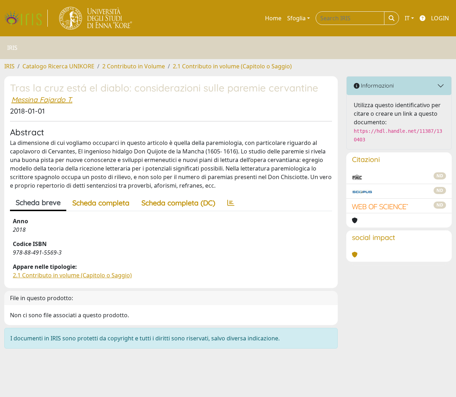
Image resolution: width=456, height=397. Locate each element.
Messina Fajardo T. (41, 99)
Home (273, 18)
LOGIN (440, 18)
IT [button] (407, 18)
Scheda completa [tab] (100, 202)
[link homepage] (26, 18)
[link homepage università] (96, 18)
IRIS (9, 66)
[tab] (230, 202)
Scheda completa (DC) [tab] (178, 202)
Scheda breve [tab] (38, 202)
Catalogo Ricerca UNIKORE (58, 66)
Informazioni (376, 85)
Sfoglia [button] (296, 18)
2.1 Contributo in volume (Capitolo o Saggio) (232, 66)
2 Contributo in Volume (133, 66)
